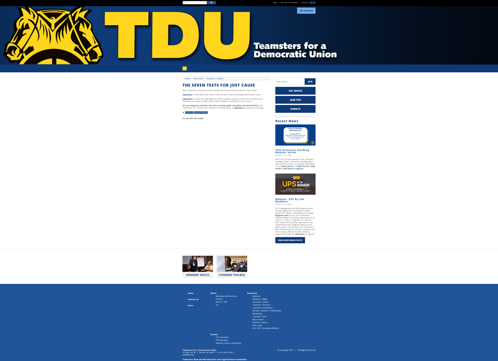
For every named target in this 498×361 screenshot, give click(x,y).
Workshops (257, 313)
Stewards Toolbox (201, 113)
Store (190, 305)
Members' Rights (260, 299)
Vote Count (257, 325)
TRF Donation (222, 340)
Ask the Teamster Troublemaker (267, 310)
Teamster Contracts (261, 304)
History (219, 299)
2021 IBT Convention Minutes (265, 328)
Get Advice (295, 90)
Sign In (275, 2)
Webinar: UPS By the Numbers (289, 200)
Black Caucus (258, 319)
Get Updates (306, 10)
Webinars (256, 296)
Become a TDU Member (289, 2)
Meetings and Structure (226, 296)
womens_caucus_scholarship (228, 343)
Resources (252, 293)
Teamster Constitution (262, 307)
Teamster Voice (259, 316)
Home (187, 78)
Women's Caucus (259, 322)
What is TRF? (221, 302)
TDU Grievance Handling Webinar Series (292, 151)
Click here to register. (293, 168)
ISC (217, 304)
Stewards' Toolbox (215, 78)
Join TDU (295, 99)
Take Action (198, 78)
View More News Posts (290, 240)
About (213, 293)
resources (189, 113)
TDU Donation (222, 337)
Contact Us (305, 2)
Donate (295, 108)
